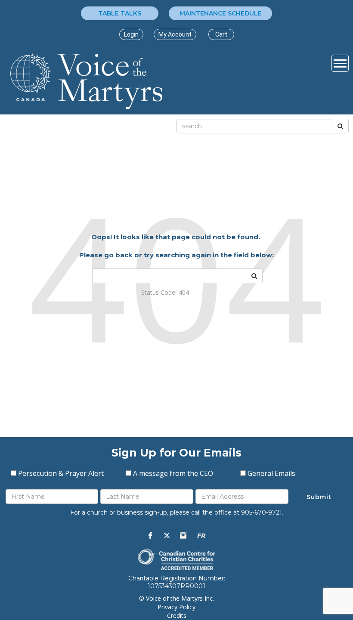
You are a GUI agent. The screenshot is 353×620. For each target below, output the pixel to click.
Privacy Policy (176, 607)
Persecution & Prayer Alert (61, 473)
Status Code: (158, 292)
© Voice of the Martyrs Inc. (176, 598)
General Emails (271, 473)
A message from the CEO (173, 473)
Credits (176, 615)
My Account (175, 34)
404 (184, 292)
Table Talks (119, 13)
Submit (319, 497)
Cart (221, 34)
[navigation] (131, 34)
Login (131, 34)
